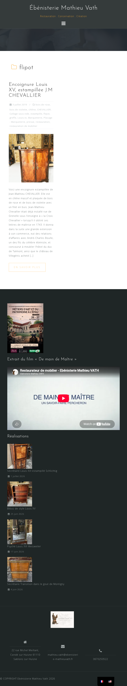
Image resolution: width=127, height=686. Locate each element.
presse (30, 121)
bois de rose (43, 104)
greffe (13, 117)
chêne (32, 109)
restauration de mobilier (23, 125)
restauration (43, 121)
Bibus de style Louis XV (21, 508)
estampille (36, 113)
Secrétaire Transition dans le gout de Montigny (35, 584)
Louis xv (22, 117)
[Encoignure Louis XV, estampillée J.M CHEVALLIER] (31, 158)
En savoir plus (27, 267)
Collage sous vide (19, 113)
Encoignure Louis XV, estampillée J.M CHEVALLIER (31, 90)
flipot (47, 113)
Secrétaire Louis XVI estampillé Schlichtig (32, 470)
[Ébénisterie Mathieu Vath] (62, 619)
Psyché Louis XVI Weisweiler (24, 546)
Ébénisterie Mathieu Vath (63, 8)
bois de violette (18, 109)
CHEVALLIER (44, 109)
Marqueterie (35, 117)
